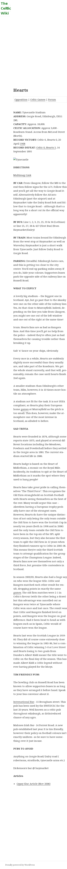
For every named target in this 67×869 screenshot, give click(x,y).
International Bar (23, 701)
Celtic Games (37, 99)
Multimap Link (22, 175)
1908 (22, 143)
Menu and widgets (7, 11)
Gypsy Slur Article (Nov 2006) (33, 783)
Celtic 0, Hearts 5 (46, 147)
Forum (52, 99)
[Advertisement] (33, 49)
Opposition (20, 99)
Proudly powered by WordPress (20, 864)
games (25, 409)
